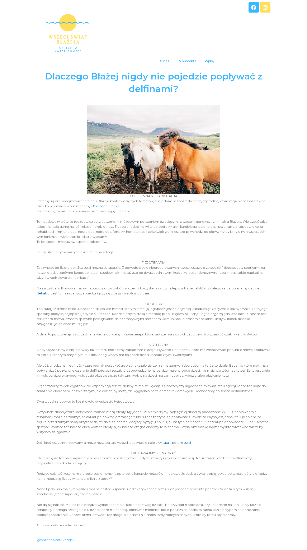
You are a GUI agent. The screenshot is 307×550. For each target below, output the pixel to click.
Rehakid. (43, 293)
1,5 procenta (186, 61)
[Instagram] (265, 7)
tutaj (166, 443)
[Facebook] (254, 7)
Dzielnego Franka (105, 206)
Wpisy (209, 61)
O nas (164, 61)
